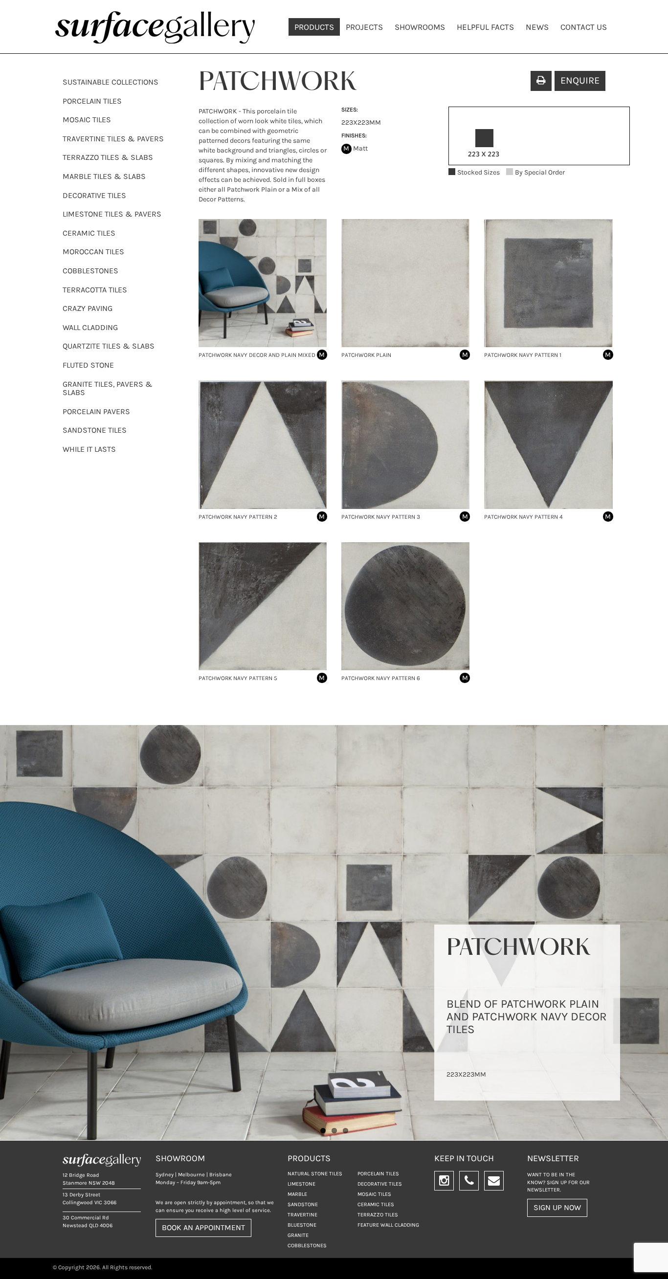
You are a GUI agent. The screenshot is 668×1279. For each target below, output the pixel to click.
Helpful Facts (485, 27)
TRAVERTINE (302, 1215)
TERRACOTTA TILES (95, 289)
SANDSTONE (303, 1204)
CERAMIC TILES (89, 233)
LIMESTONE (301, 1184)
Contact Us (583, 27)
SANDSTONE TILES (95, 430)
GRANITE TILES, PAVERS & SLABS (108, 388)
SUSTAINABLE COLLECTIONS (110, 82)
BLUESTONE (302, 1225)
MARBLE (297, 1194)
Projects (364, 27)
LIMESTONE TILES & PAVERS (112, 214)
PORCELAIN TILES (92, 101)
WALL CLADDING (90, 327)
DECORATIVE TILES (94, 195)
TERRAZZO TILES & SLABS (108, 157)
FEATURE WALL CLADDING (388, 1225)
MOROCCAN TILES (93, 251)
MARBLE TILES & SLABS (104, 176)
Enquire (580, 80)
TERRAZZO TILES (377, 1215)
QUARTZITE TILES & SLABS (109, 346)
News (537, 27)
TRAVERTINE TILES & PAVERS (113, 138)
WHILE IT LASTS (89, 449)
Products (314, 27)
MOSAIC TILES (87, 119)
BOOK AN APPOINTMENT (203, 1227)
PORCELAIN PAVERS (96, 411)
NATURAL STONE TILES (315, 1173)
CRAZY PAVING (87, 308)
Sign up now (557, 1207)
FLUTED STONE (88, 365)
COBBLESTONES (90, 270)
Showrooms (420, 27)
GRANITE (298, 1235)
